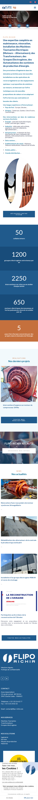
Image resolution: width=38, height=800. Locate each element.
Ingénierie (4, 737)
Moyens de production (9, 741)
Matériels (4, 743)
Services (4, 739)
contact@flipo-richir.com (14, 709)
